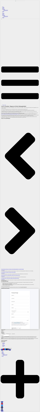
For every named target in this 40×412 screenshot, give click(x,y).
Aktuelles (3, 7)
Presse (3, 8)
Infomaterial (3, 353)
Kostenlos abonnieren (5, 354)
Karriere (3, 17)
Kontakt (3, 11)
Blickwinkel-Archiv (6, 10)
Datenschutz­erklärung (7, 336)
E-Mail (2, 331)
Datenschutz (3, 343)
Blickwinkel (3, 9)
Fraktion (3, 352)
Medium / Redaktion (3, 329)
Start (2, 6)
